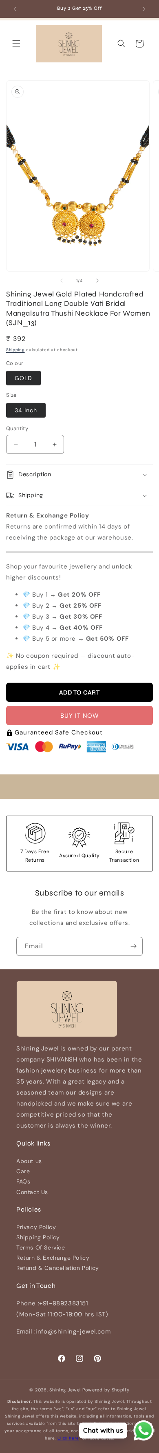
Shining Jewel (65, 1390)
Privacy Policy (36, 1227)
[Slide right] (97, 281)
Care (23, 1171)
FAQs (23, 1181)
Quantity (17, 428)
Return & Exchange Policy (52, 1257)
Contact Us (32, 1192)
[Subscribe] (133, 946)
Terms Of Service (40, 1247)
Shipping (15, 349)
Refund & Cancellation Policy (57, 1268)
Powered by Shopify (106, 1390)
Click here (68, 1438)
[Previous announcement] (15, 9)
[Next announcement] (144, 9)
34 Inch (26, 410)
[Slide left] (62, 281)
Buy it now (79, 716)
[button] (16, 44)
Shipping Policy (38, 1237)
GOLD (23, 378)
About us (29, 1161)
